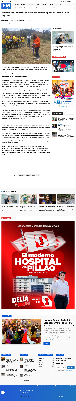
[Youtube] (69, 386)
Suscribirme (70, 367)
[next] (74, 8)
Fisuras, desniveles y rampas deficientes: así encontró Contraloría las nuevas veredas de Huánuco (12, 368)
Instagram (48, 386)
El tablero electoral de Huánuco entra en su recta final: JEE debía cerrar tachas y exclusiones (12, 361)
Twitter (64, 386)
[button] (73, 4)
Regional (59, 132)
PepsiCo (33, 175)
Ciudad (7, 365)
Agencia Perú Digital (57, 396)
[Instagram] (59, 1)
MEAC (53, 50)
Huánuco (28, 175)
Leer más (47, 343)
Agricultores (21, 175)
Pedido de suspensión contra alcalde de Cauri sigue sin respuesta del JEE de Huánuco (66, 119)
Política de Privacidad (70, 370)
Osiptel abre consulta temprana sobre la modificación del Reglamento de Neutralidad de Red (62, 48)
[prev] (71, 8)
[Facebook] (58, 1)
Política (7, 357)
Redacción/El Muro (8, 23)
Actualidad (4, 20)
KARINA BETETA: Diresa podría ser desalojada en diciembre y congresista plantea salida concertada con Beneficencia (65, 127)
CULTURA (7, 316)
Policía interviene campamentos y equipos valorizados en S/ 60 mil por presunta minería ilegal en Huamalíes (66, 135)
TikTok (57, 386)
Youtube (72, 386)
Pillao (38, 175)
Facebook (39, 386)
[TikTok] (61, 1)
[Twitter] (63, 1)
